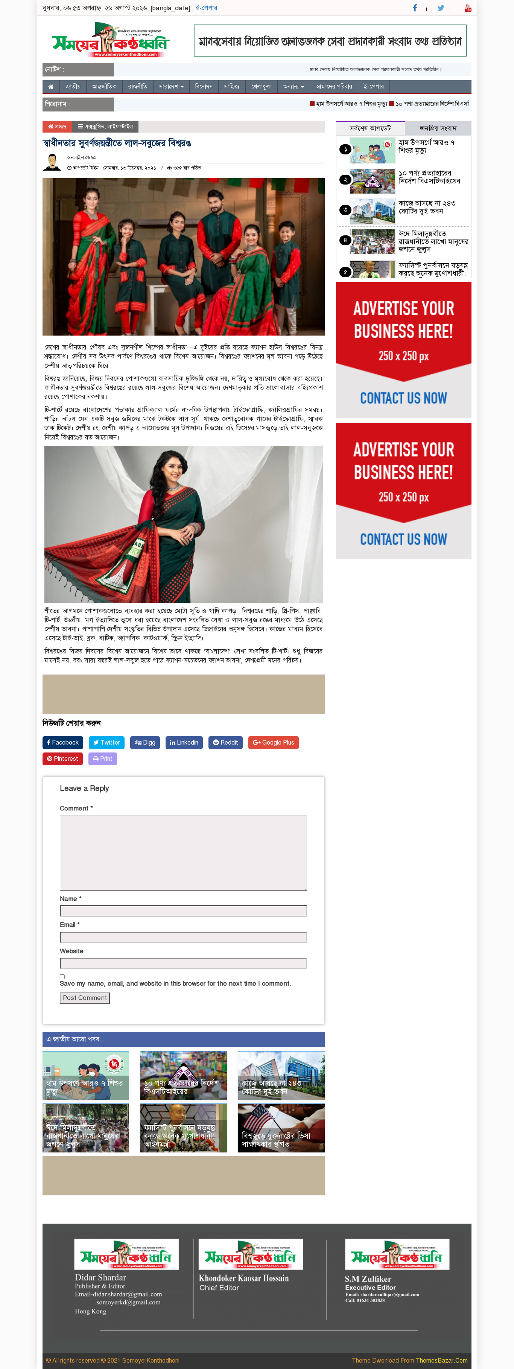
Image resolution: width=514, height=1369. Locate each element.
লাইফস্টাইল (120, 126)
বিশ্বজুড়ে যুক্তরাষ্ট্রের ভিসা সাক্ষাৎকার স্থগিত (276, 1140)
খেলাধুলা (261, 86)
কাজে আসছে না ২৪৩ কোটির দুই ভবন (271, 1087)
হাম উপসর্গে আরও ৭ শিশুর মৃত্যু (329, 104)
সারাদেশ (169, 86)
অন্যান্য (291, 86)
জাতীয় (73, 86)
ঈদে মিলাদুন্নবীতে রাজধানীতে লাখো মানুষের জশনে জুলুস (82, 1136)
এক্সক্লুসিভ (94, 126)
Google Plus (277, 742)
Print (106, 759)
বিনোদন (204, 86)
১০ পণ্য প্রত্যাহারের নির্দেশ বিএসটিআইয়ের (419, 104)
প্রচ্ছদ (60, 126)
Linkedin (186, 742)
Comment (76, 808)
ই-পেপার (206, 8)
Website (72, 951)
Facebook (64, 742)
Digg (148, 742)
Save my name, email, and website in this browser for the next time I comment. (175, 983)
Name (71, 899)
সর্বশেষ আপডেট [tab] (370, 128)
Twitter (109, 742)
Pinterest (65, 759)
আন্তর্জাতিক (104, 86)
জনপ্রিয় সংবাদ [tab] (438, 128)
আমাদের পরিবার (334, 86)
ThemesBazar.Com (442, 1360)
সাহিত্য (232, 86)
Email (70, 925)
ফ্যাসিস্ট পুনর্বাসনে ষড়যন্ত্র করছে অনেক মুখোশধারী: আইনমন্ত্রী (179, 1136)
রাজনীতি (138, 86)
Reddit (228, 742)
